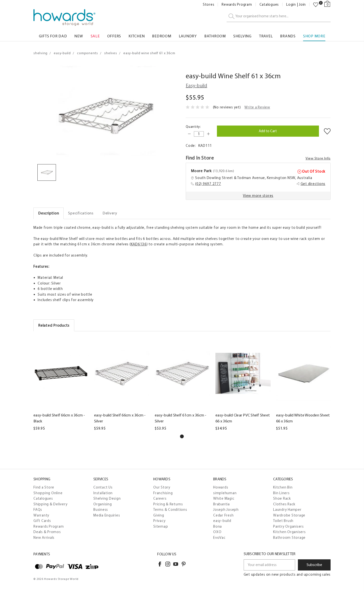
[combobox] (279, 16)
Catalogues (269, 4)
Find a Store (43, 487)
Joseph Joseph (226, 509)
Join (302, 4)
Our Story (161, 487)
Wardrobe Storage (289, 515)
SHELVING (242, 36)
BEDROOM (161, 36)
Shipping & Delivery (50, 504)
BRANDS (288, 36)
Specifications (81, 213)
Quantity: (193, 127)
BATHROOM (215, 36)
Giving (158, 515)
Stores (208, 4)
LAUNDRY (188, 36)
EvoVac (219, 537)
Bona (217, 526)
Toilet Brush (283, 520)
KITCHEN (137, 36)
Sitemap (160, 526)
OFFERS (114, 36)
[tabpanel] (61, 384)
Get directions (313, 183)
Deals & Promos (47, 532)
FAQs (37, 509)
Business (100, 509)
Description (48, 213)
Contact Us (103, 487)
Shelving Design (107, 498)
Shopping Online (47, 493)
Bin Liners (281, 493)
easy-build (222, 520)
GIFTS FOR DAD (53, 36)
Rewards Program (237, 4)
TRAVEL (266, 36)
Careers (159, 498)
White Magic (223, 498)
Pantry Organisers (288, 526)
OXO (217, 532)
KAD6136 (139, 244)
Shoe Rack (282, 498)
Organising (102, 504)
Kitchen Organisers (289, 532)
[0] (315, 4)
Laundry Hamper (287, 509)
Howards (220, 487)
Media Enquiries (106, 515)
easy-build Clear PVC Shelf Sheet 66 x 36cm (242, 418)
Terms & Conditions (170, 509)
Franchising (163, 493)
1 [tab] (182, 436)
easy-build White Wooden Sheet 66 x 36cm (303, 418)
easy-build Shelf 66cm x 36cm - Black (59, 418)
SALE (95, 36)
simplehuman (224, 493)
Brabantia (221, 504)
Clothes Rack (284, 504)
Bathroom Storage (289, 537)
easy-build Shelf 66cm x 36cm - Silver (120, 418)
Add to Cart (61, 407)
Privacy (159, 520)
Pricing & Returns (168, 504)
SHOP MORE (314, 36)
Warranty (41, 515)
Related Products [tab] (54, 325)
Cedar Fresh (223, 515)
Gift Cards (42, 520)
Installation (103, 493)
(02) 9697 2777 (208, 183)
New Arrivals (43, 537)
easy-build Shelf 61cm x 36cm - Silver (181, 418)
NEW (78, 36)
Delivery (110, 213)
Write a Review (257, 107)
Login (291, 4)
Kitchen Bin (282, 487)
